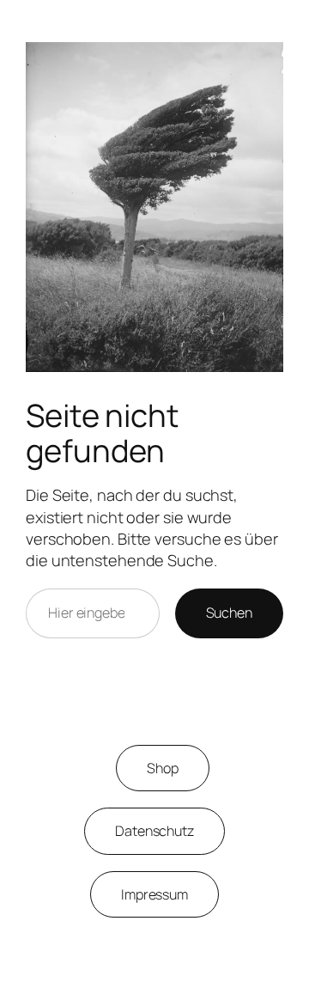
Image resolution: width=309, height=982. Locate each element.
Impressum (154, 894)
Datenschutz (154, 830)
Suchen (229, 612)
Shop (163, 768)
